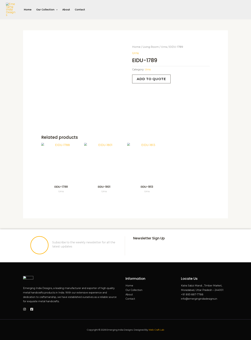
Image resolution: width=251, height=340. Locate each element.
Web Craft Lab (156, 329)
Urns (164, 46)
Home (27, 9)
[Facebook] (31, 309)
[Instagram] (24, 309)
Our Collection (45, 9)
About (66, 9)
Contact (80, 9)
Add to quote (151, 79)
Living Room (151, 46)
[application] (56, 9)
